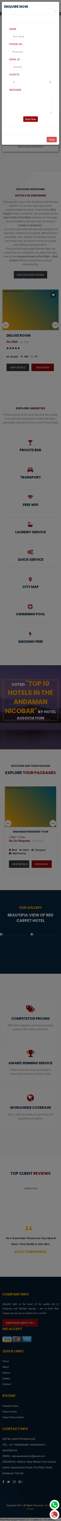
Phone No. (16, 44)
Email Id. (14, 59)
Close (52, 139)
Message (15, 89)
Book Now (30, 119)
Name (12, 29)
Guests (14, 74)
